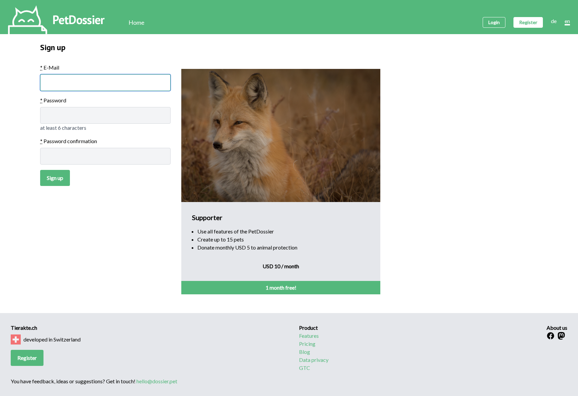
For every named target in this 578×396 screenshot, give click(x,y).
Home (136, 22)
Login (494, 22)
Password (53, 100)
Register (528, 22)
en (567, 21)
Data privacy (313, 360)
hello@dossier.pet (156, 381)
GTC (304, 368)
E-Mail (49, 67)
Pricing (307, 343)
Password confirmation (68, 141)
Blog (304, 352)
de (554, 21)
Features (309, 335)
